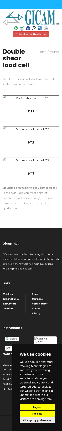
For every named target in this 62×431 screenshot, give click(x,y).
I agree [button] (37, 407)
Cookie (36, 308)
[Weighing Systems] (45, 339)
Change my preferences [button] (37, 420)
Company (37, 298)
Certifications (40, 303)
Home (42, 51)
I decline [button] (37, 413)
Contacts (8, 308)
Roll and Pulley (11, 298)
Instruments (9, 303)
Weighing (54, 51)
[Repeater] (12, 338)
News (35, 294)
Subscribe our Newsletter (31, 34)
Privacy (36, 313)
